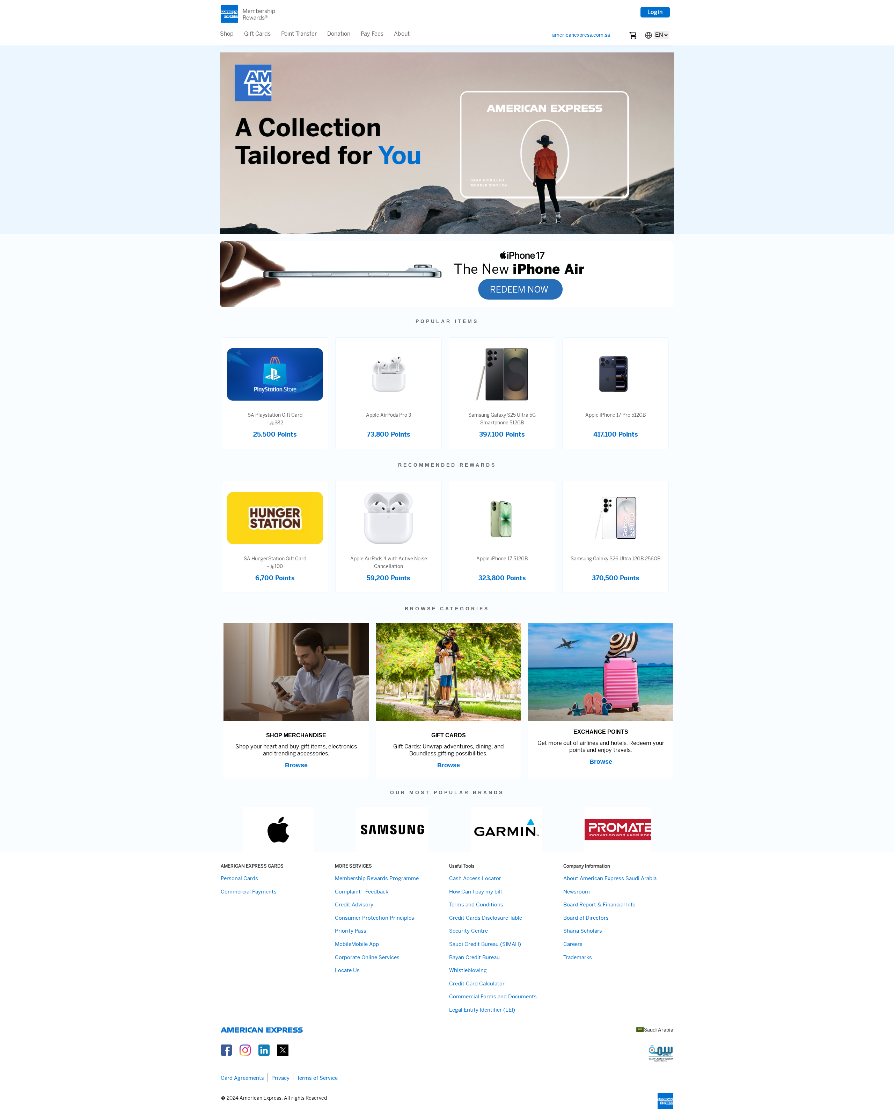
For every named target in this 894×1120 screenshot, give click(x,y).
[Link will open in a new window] (226, 1050)
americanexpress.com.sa (581, 35)
